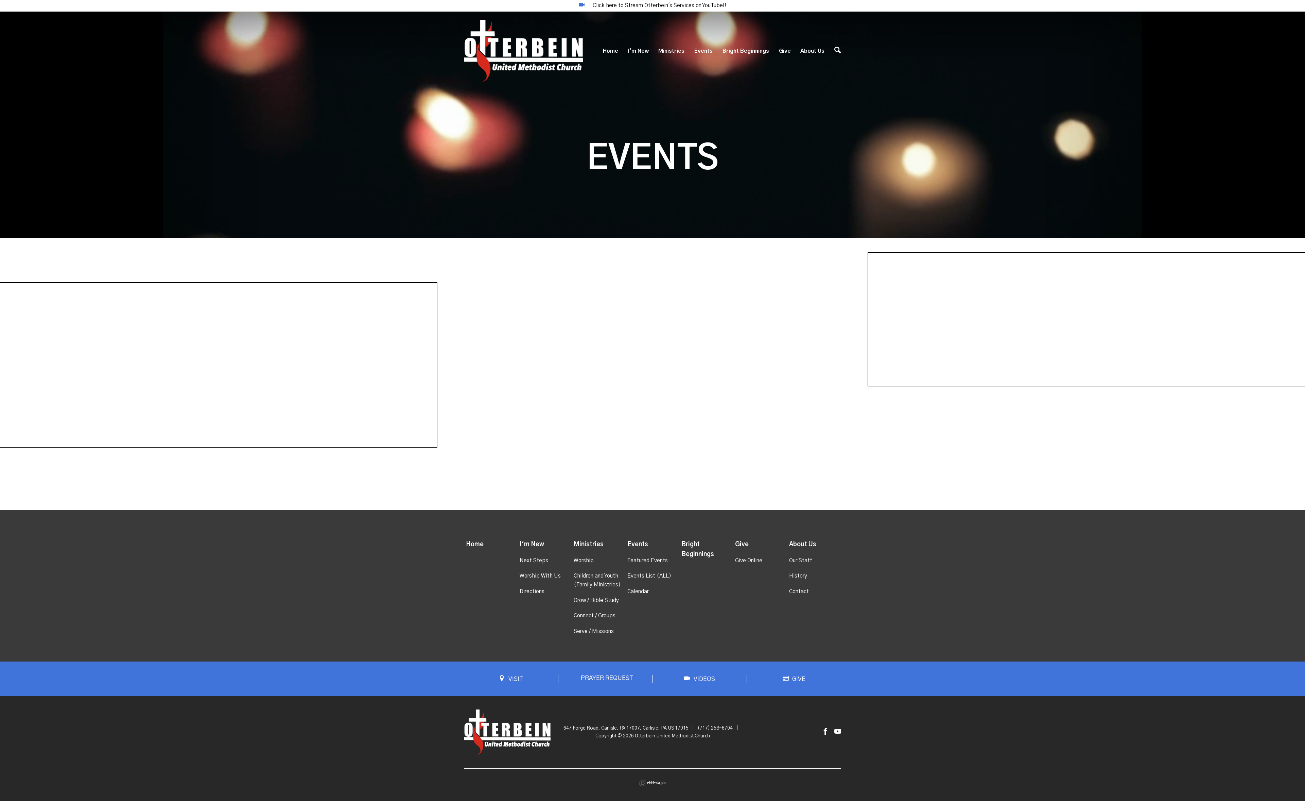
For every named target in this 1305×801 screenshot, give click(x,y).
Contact (799, 591)
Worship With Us (540, 576)
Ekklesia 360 (652, 783)
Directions (532, 591)
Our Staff (800, 560)
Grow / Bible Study (596, 600)
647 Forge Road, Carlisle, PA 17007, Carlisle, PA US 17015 (626, 728)
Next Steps (534, 560)
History (798, 576)
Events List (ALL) (649, 576)
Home (610, 51)
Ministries (671, 51)
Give (785, 51)
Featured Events (647, 560)
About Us (812, 51)
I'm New (638, 51)
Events (703, 51)
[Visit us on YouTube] (837, 732)
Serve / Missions (594, 631)
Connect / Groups (594, 615)
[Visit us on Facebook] (825, 732)
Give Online (748, 560)
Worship (584, 560)
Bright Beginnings (746, 51)
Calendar (638, 591)
